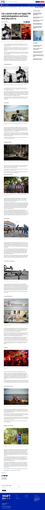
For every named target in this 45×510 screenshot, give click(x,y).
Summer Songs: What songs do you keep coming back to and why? (38, 17)
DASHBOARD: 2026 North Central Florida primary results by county (38, 20)
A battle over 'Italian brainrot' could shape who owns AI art (37, 49)
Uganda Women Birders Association (18, 202)
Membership (26, 495)
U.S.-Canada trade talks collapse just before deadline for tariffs (37, 46)
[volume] (3, 5)
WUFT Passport (12, 7)
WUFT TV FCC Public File (37, 498)
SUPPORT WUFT (31, 7)
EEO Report (35, 500)
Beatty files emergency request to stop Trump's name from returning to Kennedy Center (38, 55)
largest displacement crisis (11, 131)
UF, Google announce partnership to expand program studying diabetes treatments (37, 27)
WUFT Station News (18, 498)
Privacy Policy (35, 495)
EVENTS (24, 7)
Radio (16, 7)
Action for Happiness (23, 47)
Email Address (4, 487)
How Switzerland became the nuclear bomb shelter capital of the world (37, 59)
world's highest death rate (12, 246)
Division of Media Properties (8, 508)
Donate (42, 1)
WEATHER (5, 7)
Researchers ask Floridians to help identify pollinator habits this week (37, 24)
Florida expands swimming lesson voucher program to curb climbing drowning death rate (37, 14)
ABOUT (27, 7)
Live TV (38, 1)
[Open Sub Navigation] (2, 7)
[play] (1, 5)
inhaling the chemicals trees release (14, 459)
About (16, 495)
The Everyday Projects (16, 55)
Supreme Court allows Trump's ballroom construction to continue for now (38, 52)
